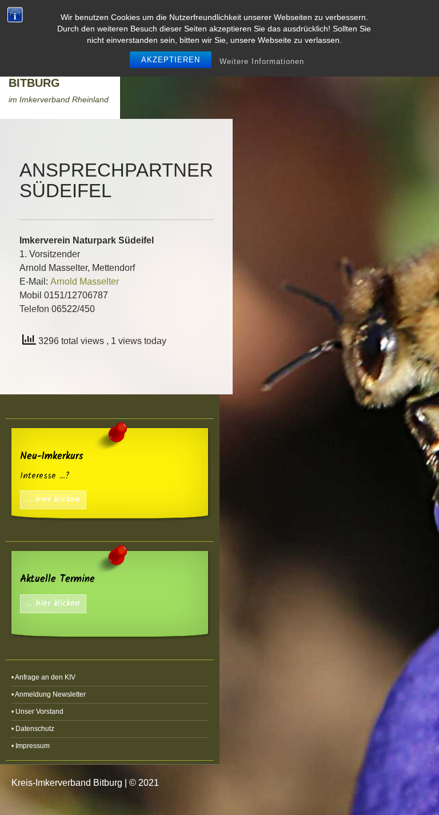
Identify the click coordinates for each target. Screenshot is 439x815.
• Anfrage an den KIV (43, 677)
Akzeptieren (170, 59)
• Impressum (30, 746)
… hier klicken (53, 499)
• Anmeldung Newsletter (48, 694)
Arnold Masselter (84, 281)
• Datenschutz (32, 729)
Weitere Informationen (262, 61)
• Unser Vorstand (37, 712)
